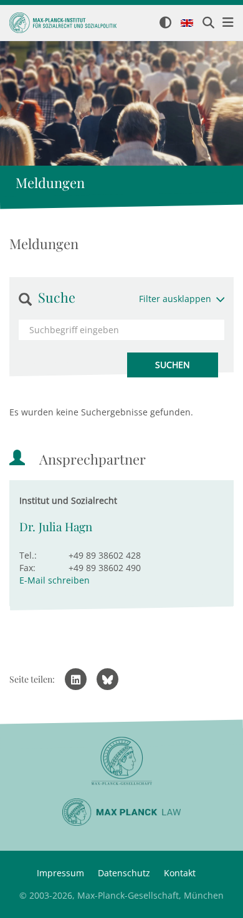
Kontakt (180, 873)
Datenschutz (124, 873)
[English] (187, 23)
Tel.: (28, 555)
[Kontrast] (165, 23)
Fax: (27, 568)
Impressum (60, 873)
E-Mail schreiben (54, 580)
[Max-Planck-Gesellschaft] (121, 761)
